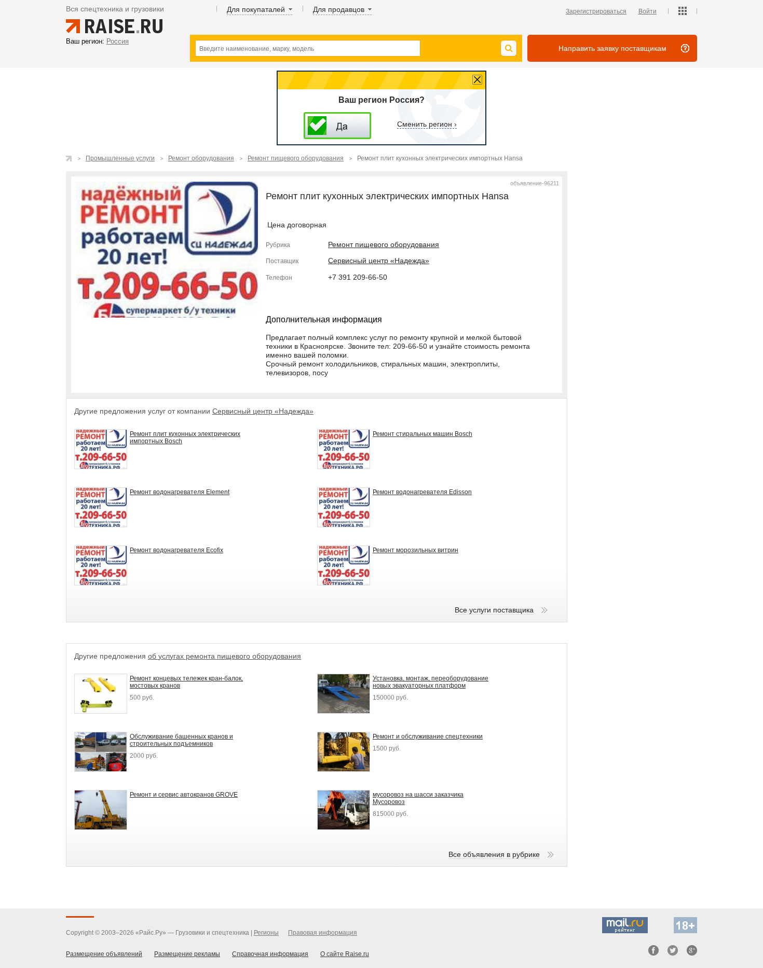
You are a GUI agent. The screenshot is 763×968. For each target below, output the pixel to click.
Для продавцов (338, 9)
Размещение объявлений (104, 954)
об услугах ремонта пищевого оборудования (224, 656)
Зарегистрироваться (596, 11)
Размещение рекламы (187, 954)
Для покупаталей (256, 9)
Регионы (266, 932)
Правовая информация (322, 932)
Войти (647, 11)
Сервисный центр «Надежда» (378, 260)
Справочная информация (270, 954)
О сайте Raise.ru (344, 954)
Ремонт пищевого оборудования (383, 244)
